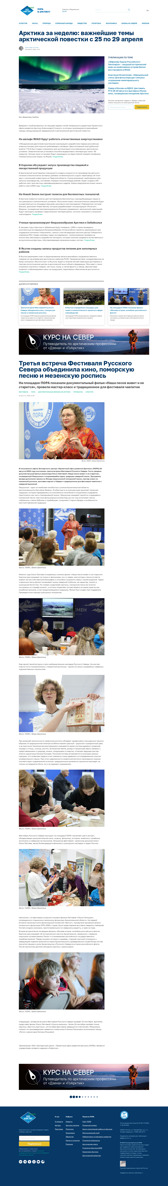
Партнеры (59, 1129)
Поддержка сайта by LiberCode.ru (131, 1173)
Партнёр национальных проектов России (134, 1168)
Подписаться (142, 107)
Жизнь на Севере (129, 23)
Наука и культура (73, 1140)
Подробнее (57, 156)
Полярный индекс (89, 1125)
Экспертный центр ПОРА (133, 1143)
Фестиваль (23, 392)
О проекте (59, 1122)
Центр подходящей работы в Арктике (97, 1129)
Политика (96, 23)
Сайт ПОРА (86, 1122)
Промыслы (78, 392)
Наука (35, 23)
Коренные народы (64, 23)
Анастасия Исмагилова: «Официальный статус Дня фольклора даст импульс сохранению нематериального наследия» (128, 79)
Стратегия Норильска (91, 1140)
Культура (23, 23)
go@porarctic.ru (125, 1138)
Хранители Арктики (90, 1152)
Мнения (145, 23)
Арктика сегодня (72, 1125)
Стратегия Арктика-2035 (92, 1148)
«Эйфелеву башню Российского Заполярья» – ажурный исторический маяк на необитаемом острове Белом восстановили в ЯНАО (127, 66)
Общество (82, 23)
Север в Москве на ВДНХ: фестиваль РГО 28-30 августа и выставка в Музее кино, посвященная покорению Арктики (128, 91)
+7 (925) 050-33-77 (139, 1132)
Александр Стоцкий (31, 47)
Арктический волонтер (91, 1155)
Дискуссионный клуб (90, 1133)
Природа (47, 23)
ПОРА (33, 392)
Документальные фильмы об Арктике (54, 392)
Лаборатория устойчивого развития (96, 1137)
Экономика (111, 23)
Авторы (58, 1125)
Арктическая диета (90, 1144)
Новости (69, 1122)
